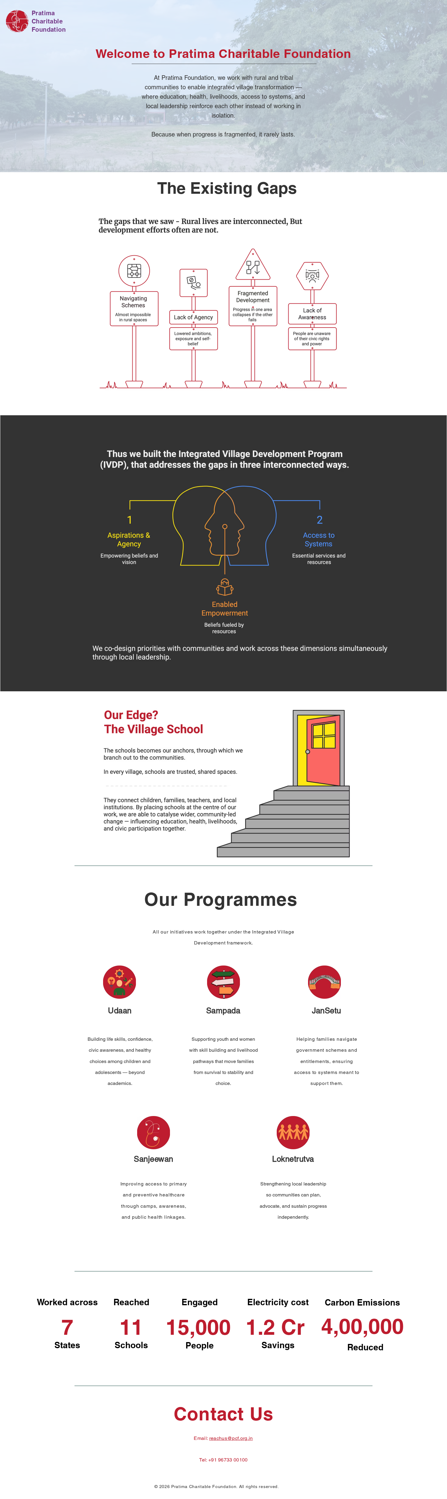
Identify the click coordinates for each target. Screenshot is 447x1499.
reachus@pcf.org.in (231, 1438)
